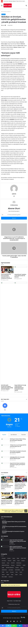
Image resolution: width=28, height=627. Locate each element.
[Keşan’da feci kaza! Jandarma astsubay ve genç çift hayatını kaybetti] (5, 465)
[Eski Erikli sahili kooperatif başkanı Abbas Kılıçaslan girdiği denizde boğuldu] (7, 333)
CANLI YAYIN (23, 558)
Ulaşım (8, 574)
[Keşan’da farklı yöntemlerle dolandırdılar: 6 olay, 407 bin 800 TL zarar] (4, 541)
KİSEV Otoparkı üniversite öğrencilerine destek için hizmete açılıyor (7, 486)
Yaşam (16, 574)
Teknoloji (12, 572)
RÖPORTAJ (18, 565)
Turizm (21, 572)
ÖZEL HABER (4, 576)
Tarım (7, 572)
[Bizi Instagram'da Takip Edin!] (26, 511)
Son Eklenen (14, 434)
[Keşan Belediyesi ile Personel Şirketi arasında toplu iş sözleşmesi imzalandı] (7, 269)
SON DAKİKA (17, 569)
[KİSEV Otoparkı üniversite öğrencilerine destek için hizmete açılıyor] (7, 479)
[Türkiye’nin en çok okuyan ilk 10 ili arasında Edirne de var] (5, 446)
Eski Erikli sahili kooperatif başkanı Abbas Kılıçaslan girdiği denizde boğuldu (7, 387)
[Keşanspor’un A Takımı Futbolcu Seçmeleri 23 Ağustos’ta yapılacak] (7, 495)
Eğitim (14, 560)
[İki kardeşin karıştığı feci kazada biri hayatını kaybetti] (5, 452)
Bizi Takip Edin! (5, 580)
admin (3, 25)
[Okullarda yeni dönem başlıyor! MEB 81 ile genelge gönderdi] (21, 495)
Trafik (16, 572)
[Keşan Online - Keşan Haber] (7, 5)
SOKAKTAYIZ (4, 569)
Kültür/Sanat (18, 562)
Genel (18, 560)
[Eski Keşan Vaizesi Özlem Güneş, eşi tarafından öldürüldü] (5, 440)
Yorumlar (23, 434)
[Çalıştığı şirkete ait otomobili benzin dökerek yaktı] (5, 459)
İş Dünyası (11, 576)
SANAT (24, 565)
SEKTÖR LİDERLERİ (10, 567)
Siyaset (22, 567)
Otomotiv (13, 565)
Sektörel (17, 567)
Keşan (8, 562)
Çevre (21, 574)
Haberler (9, 11)
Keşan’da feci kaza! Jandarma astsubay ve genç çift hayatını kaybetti (17, 464)
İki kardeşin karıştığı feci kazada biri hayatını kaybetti (18, 451)
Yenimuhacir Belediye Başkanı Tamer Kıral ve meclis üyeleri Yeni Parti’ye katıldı (20, 486)
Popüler (4, 434)
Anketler (9, 558)
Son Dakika (11, 569)
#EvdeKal (3, 558)
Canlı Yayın (4, 560)
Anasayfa (4, 11)
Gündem (23, 560)
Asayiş (13, 558)
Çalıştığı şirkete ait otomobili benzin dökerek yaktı (17, 457)
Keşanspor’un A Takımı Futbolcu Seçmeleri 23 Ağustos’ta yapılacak (6, 502)
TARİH (3, 572)
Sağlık (3, 567)
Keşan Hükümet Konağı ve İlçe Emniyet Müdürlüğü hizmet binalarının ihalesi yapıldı (20, 387)
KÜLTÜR (12, 562)
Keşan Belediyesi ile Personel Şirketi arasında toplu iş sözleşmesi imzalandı (6, 276)
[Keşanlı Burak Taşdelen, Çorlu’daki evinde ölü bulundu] (21, 269)
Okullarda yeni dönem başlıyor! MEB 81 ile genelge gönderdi (20, 502)
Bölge (18, 558)
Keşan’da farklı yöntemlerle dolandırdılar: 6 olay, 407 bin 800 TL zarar (18, 541)
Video (12, 574)
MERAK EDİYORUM (5, 565)
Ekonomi (9, 560)
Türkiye (3, 574)
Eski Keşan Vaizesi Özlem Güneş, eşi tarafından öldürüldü (18, 439)
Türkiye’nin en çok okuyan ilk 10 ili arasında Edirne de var (18, 445)
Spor (23, 569)
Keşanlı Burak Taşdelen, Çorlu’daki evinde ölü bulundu (20, 276)
